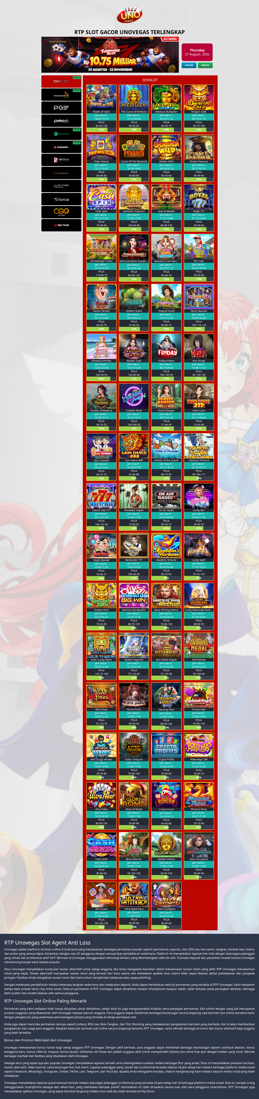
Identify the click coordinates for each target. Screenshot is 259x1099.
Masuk (205, 65)
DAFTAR (189, 65)
